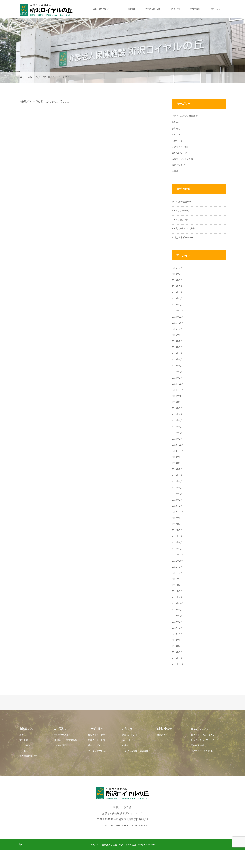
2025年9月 (177, 329)
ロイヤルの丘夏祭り (181, 201)
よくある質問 (60, 745)
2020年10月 (178, 603)
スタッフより (178, 140)
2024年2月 (177, 439)
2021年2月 (177, 597)
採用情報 (195, 9)
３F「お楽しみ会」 (181, 219)
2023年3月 (177, 493)
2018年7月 (177, 646)
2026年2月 (177, 298)
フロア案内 (24, 745)
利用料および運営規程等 (65, 740)
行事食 (175, 171)
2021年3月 (177, 591)
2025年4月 (177, 359)
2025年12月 (178, 310)
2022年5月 (177, 530)
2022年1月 (177, 548)
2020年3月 (177, 615)
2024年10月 (178, 396)
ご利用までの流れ (62, 735)
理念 (21, 735)
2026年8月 (177, 268)
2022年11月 (178, 512)
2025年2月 (177, 371)
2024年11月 (178, 390)
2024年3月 (177, 432)
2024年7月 (177, 414)
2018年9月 (177, 640)
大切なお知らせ (179, 153)
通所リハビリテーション (100, 745)
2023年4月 (177, 487)
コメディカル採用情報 (202, 750)
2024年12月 (178, 384)
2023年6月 (177, 475)
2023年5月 (177, 481)
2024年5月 (177, 420)
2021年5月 (177, 579)
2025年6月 (177, 347)
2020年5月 (177, 609)
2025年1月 (177, 378)
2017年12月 (178, 664)
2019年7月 (177, 628)
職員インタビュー (180, 165)
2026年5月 (177, 286)
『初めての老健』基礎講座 (185, 116)
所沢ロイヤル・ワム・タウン (205, 740)
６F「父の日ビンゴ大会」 (184, 228)
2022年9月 (177, 518)
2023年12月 (178, 445)
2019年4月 (177, 634)
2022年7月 (177, 524)
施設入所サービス (96, 735)
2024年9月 (177, 402)
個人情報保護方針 (28, 756)
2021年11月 (178, 554)
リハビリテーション (97, 750)
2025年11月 (178, 317)
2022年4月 (177, 536)
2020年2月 (177, 622)
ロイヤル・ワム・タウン (203, 735)
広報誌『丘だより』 (132, 735)
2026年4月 (177, 292)
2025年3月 (177, 365)
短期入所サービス (96, 740)
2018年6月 (177, 652)
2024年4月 (177, 426)
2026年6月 (177, 280)
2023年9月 (177, 457)
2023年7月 (177, 469)
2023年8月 (177, 463)
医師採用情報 (197, 745)
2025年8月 (177, 335)
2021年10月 (178, 561)
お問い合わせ (152, 9)
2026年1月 (177, 304)
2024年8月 (177, 408)
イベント (176, 134)
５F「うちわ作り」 (181, 210)
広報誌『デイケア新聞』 (183, 159)
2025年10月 (178, 323)
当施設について (101, 9)
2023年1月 (177, 506)
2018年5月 (177, 658)
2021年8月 (177, 573)
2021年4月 (177, 585)
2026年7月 (177, 274)
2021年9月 (177, 567)
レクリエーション (180, 146)
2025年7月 (177, 341)
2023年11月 (178, 451)
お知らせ (216, 9)
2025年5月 (177, 353)
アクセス (175, 9)
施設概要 (23, 740)
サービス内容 (127, 9)
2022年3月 (177, 542)
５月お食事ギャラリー (182, 237)
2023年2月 (177, 500)
